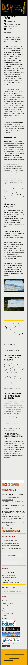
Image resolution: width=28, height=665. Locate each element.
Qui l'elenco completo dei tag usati (11, 591)
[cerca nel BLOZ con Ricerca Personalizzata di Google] (17, 485)
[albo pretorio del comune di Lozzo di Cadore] (14, 485)
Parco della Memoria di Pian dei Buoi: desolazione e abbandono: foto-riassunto (13, 358)
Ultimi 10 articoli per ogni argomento (12, 548)
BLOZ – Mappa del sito (8, 572)
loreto (13, 31)
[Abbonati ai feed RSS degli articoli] (3, 485)
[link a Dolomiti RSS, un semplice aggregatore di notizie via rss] (2, 528)
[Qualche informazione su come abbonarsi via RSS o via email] (12, 485)
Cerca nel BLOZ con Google (9, 540)
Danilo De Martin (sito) (8, 603)
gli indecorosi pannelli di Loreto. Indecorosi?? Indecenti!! (12, 16)
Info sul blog (5, 580)
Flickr (3, 608)
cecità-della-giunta (11, 29)
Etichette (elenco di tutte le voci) (10, 543)
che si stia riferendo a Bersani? (14, 333)
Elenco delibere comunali (9, 577)
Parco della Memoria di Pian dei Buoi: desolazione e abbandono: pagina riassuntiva (13, 396)
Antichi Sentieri (6, 601)
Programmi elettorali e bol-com (10, 582)
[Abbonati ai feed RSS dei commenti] (9, 485)
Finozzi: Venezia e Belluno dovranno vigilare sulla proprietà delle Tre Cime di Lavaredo (14, 327)
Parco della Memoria (7, 613)
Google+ (4, 611)
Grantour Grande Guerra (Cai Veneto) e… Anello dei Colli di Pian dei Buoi (13, 436)
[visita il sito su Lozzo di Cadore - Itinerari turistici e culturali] (11, 634)
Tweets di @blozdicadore (8, 643)
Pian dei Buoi (16, 350)
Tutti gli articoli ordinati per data (10, 545)
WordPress (12, 658)
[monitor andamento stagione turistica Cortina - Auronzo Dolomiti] (11, 531)
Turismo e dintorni (12, 26)
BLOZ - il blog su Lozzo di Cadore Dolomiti (14, 654)
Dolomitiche (5, 605)
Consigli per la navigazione (9, 575)
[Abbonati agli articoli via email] (6, 485)
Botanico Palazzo (11, 24)
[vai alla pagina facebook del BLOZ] (11, 628)
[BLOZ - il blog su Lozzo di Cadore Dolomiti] (14, 13)
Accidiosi (6, 37)
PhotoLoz (4, 615)
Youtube (4, 618)
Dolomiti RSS (8, 528)
